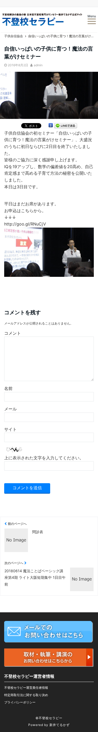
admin (38, 65)
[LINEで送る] (65, 126)
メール (10, 408)
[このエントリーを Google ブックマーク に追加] (51, 126)
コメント (12, 333)
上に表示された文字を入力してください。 (44, 457)
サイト (10, 429)
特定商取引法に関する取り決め (26, 695)
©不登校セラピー (49, 718)
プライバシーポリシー (20, 702)
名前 (8, 388)
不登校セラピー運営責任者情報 (26, 688)
